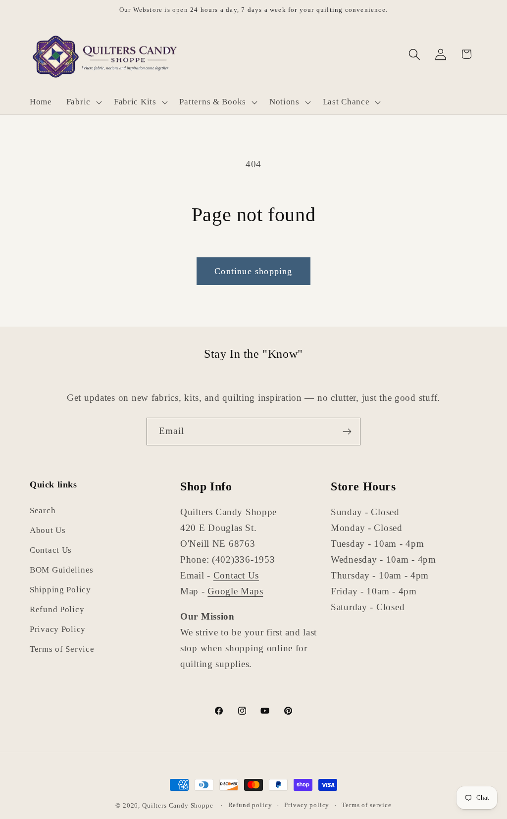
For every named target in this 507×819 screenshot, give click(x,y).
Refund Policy (57, 609)
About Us (48, 530)
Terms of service (366, 805)
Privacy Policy (58, 629)
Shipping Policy (60, 589)
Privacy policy (306, 805)
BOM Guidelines (62, 570)
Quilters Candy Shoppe (177, 805)
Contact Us (51, 550)
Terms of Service (62, 649)
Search (42, 510)
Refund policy (250, 805)
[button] (82, 102)
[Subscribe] (347, 431)
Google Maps (235, 591)
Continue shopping (253, 271)
